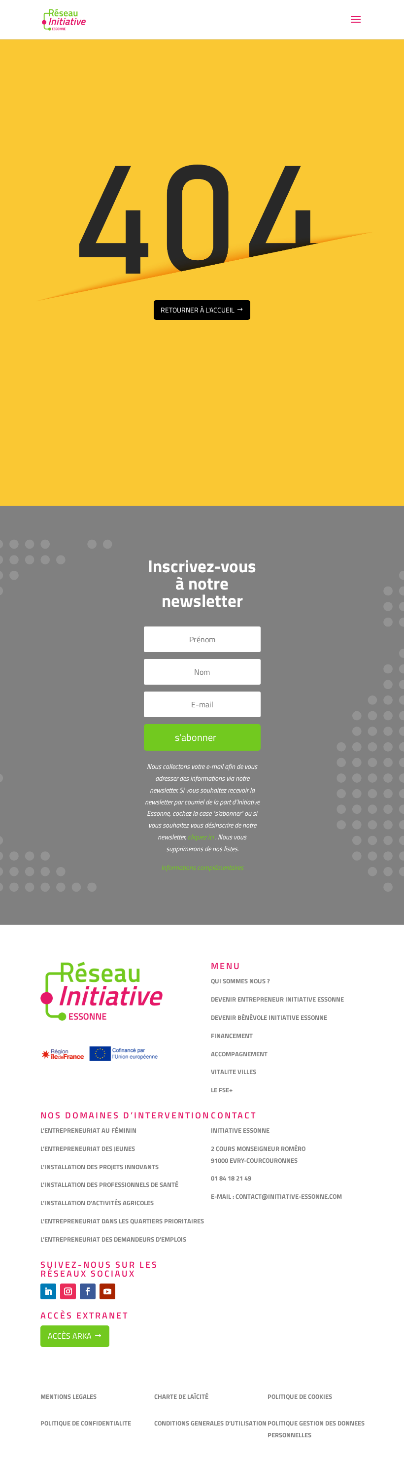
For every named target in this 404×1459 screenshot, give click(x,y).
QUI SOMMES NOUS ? (240, 981)
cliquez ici (200, 837)
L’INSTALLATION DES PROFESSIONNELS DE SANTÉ (109, 1184)
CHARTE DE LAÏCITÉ (181, 1396)
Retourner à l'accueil (198, 310)
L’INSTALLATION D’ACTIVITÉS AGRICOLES (97, 1203)
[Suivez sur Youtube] (107, 1291)
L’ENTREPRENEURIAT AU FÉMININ (88, 1130)
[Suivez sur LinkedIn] (48, 1291)
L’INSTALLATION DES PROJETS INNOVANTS (99, 1167)
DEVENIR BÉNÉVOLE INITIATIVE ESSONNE (269, 1017)
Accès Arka (70, 1336)
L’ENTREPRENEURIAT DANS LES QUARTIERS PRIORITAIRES (122, 1221)
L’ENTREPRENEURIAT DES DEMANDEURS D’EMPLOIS (113, 1239)
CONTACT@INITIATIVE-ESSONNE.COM (289, 1196)
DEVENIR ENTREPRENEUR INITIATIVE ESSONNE (277, 999)
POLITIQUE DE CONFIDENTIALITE (86, 1423)
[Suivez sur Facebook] (88, 1291)
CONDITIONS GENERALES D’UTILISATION (211, 1423)
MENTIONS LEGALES (68, 1396)
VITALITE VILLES (234, 1072)
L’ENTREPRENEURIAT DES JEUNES (87, 1148)
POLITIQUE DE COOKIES (300, 1396)
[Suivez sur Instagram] (68, 1291)
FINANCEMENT (232, 1036)
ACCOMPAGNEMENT (239, 1054)
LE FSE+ (222, 1090)
